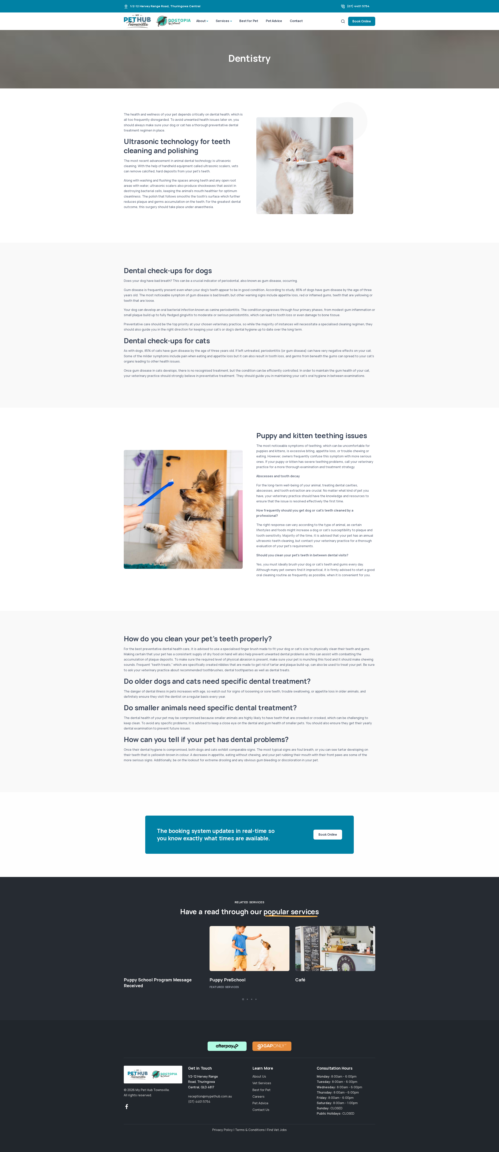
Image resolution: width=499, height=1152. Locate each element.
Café (300, 980)
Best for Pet (248, 21)
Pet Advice (274, 21)
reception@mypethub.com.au (210, 1096)
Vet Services (261, 1083)
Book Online (361, 21)
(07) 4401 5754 (358, 6)
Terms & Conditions (250, 1130)
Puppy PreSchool (228, 980)
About (200, 21)
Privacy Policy (222, 1130)
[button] (243, 999)
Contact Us (260, 1110)
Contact (296, 21)
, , (203, 1081)
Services (222, 21)
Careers (258, 1096)
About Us (259, 1076)
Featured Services (224, 987)
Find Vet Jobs (277, 1130)
